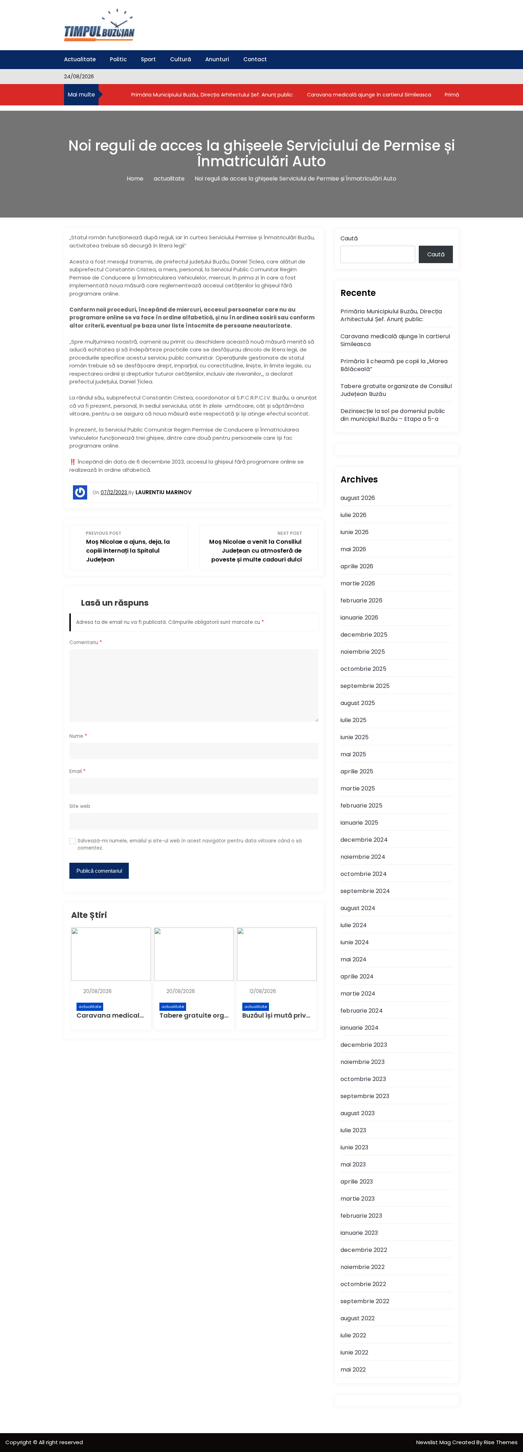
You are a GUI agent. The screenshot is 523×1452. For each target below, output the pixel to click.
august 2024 (357, 908)
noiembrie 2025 (362, 652)
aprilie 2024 (357, 976)
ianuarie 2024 (359, 1028)
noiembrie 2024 (362, 857)
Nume (78, 736)
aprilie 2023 (356, 1181)
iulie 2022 (353, 1335)
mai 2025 (353, 754)
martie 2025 (357, 788)
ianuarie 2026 (359, 617)
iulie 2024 (353, 925)
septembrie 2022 (364, 1301)
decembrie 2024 (364, 840)
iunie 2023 (354, 1147)
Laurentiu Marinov (164, 492)
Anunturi (217, 59)
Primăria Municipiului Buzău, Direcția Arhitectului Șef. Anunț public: (212, 94)
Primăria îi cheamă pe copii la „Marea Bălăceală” (394, 365)
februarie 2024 (361, 1011)
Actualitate (80, 59)
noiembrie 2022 (362, 1267)
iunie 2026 (354, 532)
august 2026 (357, 498)
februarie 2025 (361, 805)
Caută (349, 238)
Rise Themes (501, 1442)
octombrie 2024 (363, 874)
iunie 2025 (354, 737)
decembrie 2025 (363, 635)
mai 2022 (353, 1369)
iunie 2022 (354, 1352)
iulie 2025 (353, 720)
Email (77, 771)
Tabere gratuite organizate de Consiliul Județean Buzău (396, 390)
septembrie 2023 (364, 1096)
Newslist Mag (434, 1442)
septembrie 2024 (365, 891)
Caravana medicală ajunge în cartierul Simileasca (368, 94)
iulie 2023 (353, 1130)
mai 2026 (353, 549)
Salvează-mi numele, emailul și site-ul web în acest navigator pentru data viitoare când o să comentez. (190, 844)
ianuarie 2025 (359, 823)
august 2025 (357, 703)
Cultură (180, 59)
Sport (148, 59)
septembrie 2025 (365, 686)
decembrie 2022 (363, 1250)
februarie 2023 (361, 1216)
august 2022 (357, 1318)
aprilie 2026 (356, 566)
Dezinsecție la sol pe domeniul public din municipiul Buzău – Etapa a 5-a (392, 415)
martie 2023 (357, 1199)
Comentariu (85, 642)
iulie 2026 (353, 515)
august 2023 (357, 1113)
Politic (118, 59)
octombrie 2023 (363, 1079)
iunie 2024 (354, 942)
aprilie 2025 (356, 771)
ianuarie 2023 (359, 1233)
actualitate (90, 1006)
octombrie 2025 (363, 669)
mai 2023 (353, 1164)
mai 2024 (353, 959)
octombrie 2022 (363, 1284)
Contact (255, 59)
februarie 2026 (361, 600)
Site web (79, 806)
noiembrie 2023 (362, 1062)
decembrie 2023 (363, 1045)
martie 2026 (357, 583)
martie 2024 (357, 993)
